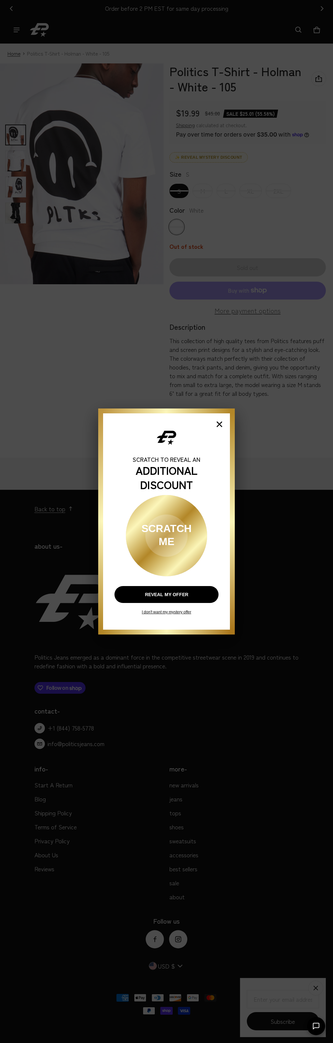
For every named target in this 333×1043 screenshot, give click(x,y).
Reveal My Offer (166, 594)
